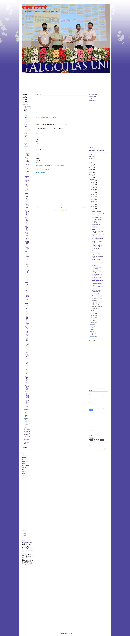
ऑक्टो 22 (26, 126)
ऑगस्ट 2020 (26, 429)
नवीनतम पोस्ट (39, 207)
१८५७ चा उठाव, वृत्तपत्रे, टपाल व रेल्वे (96, 150)
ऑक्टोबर (92, 179)
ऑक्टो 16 (26, 138)
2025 (24, 96)
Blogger (65, 633)
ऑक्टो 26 (26, 119)
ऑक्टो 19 (26, 130)
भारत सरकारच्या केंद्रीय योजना (26, 378)
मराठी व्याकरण (24, 455)
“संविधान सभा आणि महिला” (26, 279)
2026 (24, 94)
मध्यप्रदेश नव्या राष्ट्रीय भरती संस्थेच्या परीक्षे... (27, 365)
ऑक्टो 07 (26, 411)
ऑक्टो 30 (27, 113)
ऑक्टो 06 (27, 413)
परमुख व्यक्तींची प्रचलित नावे (27, 344)
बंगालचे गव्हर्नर (26, 189)
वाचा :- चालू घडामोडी (27, 164)
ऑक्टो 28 (27, 117)
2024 (24, 97)
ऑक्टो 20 (27, 129)
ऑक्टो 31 (27, 112)
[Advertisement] (62, 83)
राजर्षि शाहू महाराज (26, 383)
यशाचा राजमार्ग (34, 7)
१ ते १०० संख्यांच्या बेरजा (27, 406)
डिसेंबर (92, 175)
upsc (23, 482)
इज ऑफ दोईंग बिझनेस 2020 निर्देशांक (27, 318)
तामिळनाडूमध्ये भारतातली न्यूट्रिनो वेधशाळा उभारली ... (27, 395)
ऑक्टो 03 (27, 421)
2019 (24, 445)
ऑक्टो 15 (26, 140)
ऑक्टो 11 (26, 148)
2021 (24, 102)
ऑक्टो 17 (26, 135)
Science (23, 478)
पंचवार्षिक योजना (26, 352)
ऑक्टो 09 (26, 150)
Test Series (24, 480)
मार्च (92, 334)
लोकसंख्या (23, 559)
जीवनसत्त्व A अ (94, 229)
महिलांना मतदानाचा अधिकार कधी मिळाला (27, 199)
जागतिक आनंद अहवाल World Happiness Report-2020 (27, 236)
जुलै (92, 327)
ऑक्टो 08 (27, 409)
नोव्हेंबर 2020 (26, 107)
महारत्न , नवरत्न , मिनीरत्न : (27, 248)
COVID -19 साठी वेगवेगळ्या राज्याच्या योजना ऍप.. (27, 372)
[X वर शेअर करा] (60, 165)
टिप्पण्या (24, 535)
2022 (24, 101)
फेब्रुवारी (93, 336)
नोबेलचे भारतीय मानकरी (27, 327)
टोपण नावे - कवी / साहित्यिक (27, 305)
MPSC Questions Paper (93, 94)
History (23, 469)
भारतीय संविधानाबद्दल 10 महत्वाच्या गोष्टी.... (27, 270)
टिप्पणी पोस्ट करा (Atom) (64, 210)
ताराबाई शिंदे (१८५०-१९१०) (27, 181)
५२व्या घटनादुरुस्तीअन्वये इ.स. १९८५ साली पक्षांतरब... (27, 298)
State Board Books (92, 100)
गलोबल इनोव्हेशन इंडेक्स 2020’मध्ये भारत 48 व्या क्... (27, 311)
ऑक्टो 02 (27, 422)
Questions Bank (25, 477)
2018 (24, 447)
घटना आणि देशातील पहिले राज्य (27, 243)
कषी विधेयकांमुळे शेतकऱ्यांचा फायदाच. (27, 213)
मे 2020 (25, 434)
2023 (24, 99)
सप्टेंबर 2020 (26, 427)
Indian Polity (24, 471)
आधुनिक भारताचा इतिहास (27, 185)
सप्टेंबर (92, 324)
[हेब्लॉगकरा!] (59, 165)
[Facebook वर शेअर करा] (61, 165)
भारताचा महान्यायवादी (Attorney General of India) (27, 262)
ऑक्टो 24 (26, 121)
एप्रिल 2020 (26, 436)
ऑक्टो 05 (26, 415)
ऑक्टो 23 (27, 124)
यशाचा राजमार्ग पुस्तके (92, 96)
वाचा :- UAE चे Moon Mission (27, 172)
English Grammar (25, 465)
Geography (24, 467)
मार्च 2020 (26, 438)
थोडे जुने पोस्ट (83, 207)
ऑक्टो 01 (26, 424)
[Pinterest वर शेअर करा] (63, 165)
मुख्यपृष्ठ (61, 207)
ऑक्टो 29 (27, 115)
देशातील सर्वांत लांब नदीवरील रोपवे (27, 255)
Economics (24, 463)
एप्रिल (92, 333)
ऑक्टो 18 (27, 133)
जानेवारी (92, 338)
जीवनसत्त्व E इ (94, 227)
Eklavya (90, 98)
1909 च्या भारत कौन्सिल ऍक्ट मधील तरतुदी (27, 206)
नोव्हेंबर (92, 177)
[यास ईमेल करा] (57, 165)
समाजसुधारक (24, 457)
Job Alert (23, 473)
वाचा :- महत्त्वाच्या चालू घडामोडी (27, 167)
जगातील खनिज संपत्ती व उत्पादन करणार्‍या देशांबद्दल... (27, 286)
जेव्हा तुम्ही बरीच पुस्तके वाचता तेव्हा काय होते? (27, 333)
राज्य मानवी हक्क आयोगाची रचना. (27, 402)
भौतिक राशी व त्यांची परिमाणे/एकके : (27, 348)
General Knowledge (27, 275)
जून (92, 329)
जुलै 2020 (26, 431)
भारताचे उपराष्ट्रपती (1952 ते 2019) (27, 228)
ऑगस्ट (92, 326)
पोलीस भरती (24, 453)
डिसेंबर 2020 (26, 106)
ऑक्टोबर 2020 (26, 109)
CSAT (23, 459)
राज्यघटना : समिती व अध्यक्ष (27, 323)
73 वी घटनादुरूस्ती (27, 291)
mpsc (23, 475)
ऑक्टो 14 (26, 143)
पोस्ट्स (24, 533)
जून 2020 (26, 433)
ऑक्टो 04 (26, 418)
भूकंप (26, 251)
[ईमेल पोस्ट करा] (55, 165)
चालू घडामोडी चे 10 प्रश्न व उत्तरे (27, 387)
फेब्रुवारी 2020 (26, 439)
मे (91, 331)
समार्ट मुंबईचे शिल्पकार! (27, 177)
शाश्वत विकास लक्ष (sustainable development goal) (27, 221)
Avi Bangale (92, 156)
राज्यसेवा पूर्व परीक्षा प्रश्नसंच (27, 154)
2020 (24, 104)
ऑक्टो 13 (27, 146)
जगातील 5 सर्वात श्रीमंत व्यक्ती (26, 339)
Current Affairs (24, 461)
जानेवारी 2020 (26, 442)
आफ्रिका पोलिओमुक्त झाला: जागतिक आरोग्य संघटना (27, 357)
